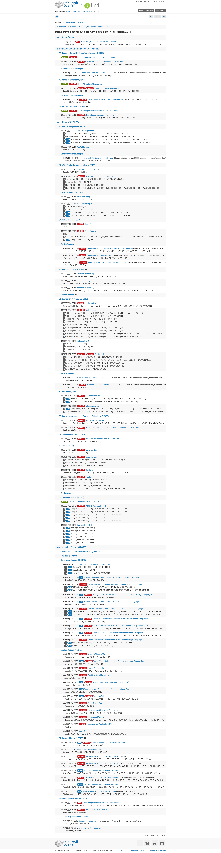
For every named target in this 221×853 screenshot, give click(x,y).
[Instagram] (162, 843)
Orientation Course (65, 37)
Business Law (91, 457)
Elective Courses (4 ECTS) (71, 650)
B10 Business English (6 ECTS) (71, 497)
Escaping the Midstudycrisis (90, 828)
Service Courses (67, 244)
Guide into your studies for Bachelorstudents (99, 41)
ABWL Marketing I (84, 197)
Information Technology (95, 420)
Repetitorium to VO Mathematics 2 (92, 378)
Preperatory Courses (69, 556)
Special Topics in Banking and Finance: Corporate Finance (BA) (118, 661)
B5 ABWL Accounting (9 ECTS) (71, 269)
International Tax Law (96, 717)
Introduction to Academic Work (89, 749)
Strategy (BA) (98, 696)
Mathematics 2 (83, 341)
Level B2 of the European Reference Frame (86, 502)
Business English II (84, 525)
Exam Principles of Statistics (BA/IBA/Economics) (98, 111)
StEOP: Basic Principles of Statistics (99, 115)
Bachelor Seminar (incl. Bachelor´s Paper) (108, 742)
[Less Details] (57, 17)
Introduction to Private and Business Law (102, 439)
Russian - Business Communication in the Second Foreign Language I (112, 602)
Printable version (159, 850)
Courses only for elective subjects (74, 817)
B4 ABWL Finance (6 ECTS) (70, 220)
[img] (92, 6)
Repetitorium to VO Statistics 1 (99, 385)
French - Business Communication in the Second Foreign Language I (115, 640)
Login (136, 2)
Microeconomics (92, 406)
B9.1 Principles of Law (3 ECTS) (72, 434)
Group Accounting (86, 731)
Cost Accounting (83, 281)
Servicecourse (66, 493)
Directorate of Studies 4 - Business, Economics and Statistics (83, 27)
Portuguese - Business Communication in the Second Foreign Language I (122, 595)
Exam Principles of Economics (90, 84)
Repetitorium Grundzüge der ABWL (92, 73)
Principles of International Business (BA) (95, 564)
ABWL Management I (85, 147)
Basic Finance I (91, 224)
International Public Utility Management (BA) (111, 682)
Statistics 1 (99, 354)
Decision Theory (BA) (96, 654)
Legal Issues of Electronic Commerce (103, 710)
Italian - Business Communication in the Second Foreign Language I (115, 584)
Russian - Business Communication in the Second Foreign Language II (112, 577)
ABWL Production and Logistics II (99, 176)
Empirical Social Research (98, 675)
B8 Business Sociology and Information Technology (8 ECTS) (84, 416)
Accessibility (133, 850)
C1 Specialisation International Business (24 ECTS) (79, 551)
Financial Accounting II (86, 288)
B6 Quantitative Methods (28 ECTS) (73, 299)
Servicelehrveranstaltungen (72, 68)
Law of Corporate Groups (98, 668)
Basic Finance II (91, 231)
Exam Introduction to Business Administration (96, 57)
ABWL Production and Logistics (89, 169)
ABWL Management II (85, 131)
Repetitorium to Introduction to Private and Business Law (110, 248)
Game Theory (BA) (95, 703)
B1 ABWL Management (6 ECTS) (72, 126)
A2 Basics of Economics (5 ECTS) (72, 80)
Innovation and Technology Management (103, 724)
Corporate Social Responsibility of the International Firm (106, 689)
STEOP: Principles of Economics (107, 88)
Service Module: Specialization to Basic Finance (107, 262)
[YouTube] (155, 843)
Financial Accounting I (86, 274)
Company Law (92, 450)
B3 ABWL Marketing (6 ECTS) (71, 192)
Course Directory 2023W (74, 22)
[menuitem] (147, 1)
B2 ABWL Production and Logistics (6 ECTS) (77, 165)
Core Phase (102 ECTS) (68, 122)
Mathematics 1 (91, 303)
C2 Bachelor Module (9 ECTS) (71, 738)
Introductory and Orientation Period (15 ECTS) (78, 49)
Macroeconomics (93, 396)
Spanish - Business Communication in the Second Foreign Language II (121, 633)
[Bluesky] (147, 843)
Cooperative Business (87, 821)
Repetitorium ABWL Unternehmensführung (95, 158)
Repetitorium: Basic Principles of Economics (105, 99)
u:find (68, 11)
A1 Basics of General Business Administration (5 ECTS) (81, 53)
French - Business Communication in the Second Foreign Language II (120, 619)
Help (141, 10)
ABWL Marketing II (84, 204)
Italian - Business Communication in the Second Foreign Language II (120, 626)
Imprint (124, 850)
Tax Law (89, 470)
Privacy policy (145, 850)
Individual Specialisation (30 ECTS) (73, 798)
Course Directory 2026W (81, 11)
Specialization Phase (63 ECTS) (71, 547)
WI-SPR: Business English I (96, 506)
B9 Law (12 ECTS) (66, 446)
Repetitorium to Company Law (99, 255)
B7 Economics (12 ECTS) (69, 392)
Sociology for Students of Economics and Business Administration (113, 427)
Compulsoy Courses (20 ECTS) (73, 560)
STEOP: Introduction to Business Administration (104, 61)
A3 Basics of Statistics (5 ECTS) (72, 106)
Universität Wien (63, 2)
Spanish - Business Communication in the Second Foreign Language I (116, 609)
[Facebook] (140, 843)
